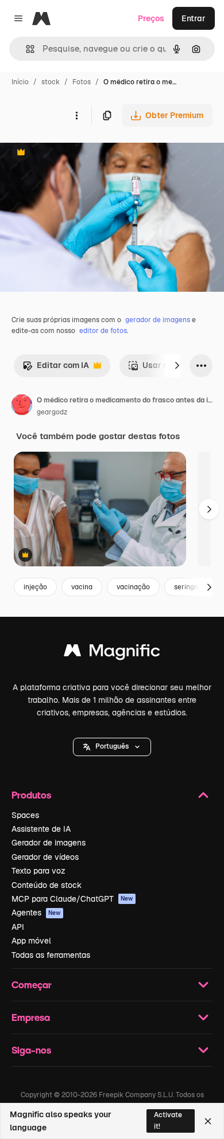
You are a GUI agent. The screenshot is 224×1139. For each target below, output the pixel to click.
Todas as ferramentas (50, 955)
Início (20, 82)
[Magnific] (112, 653)
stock (50, 82)
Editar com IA (55, 368)
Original (73, 153)
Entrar (193, 18)
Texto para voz (38, 871)
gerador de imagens (157, 319)
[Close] (208, 1121)
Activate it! (168, 1120)
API (17, 927)
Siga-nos (31, 1050)
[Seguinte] (177, 365)
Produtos (31, 795)
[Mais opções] (76, 115)
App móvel (31, 941)
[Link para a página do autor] (21, 406)
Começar (31, 984)
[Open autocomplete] (25, 49)
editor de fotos (103, 330)
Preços (151, 18)
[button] (112, 747)
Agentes (36, 912)
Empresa (30, 1017)
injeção (35, 587)
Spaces (25, 815)
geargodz (52, 412)
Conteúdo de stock (46, 885)
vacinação (133, 587)
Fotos (81, 82)
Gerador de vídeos (45, 857)
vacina (81, 587)
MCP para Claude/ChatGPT (72, 899)
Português (112, 746)
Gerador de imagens (48, 842)
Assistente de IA (41, 829)
